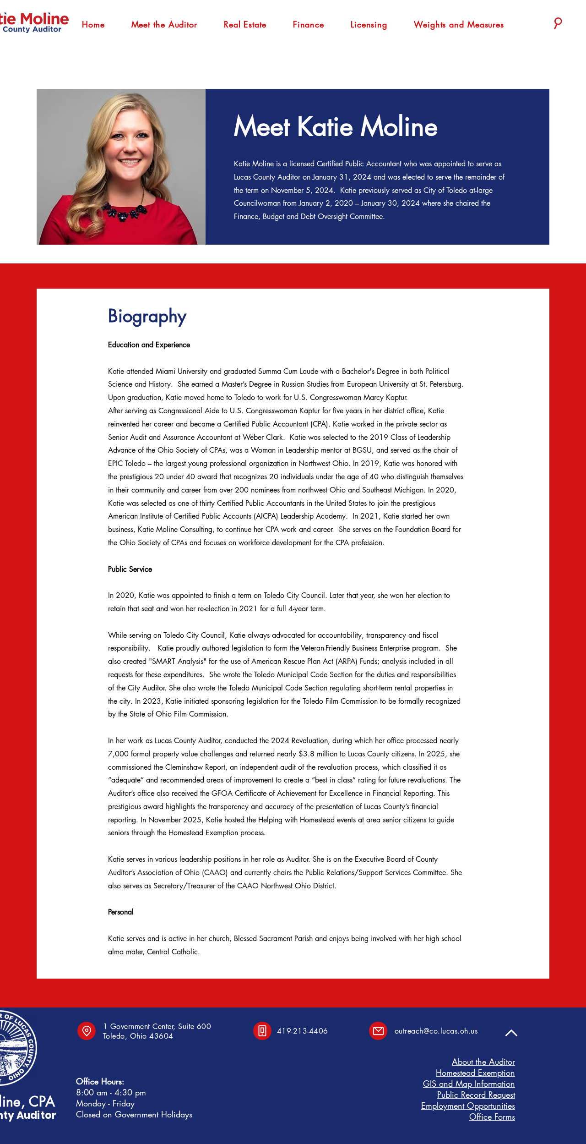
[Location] (86, 1031)
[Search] (558, 23)
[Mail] (378, 1031)
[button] (164, 24)
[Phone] (262, 1031)
